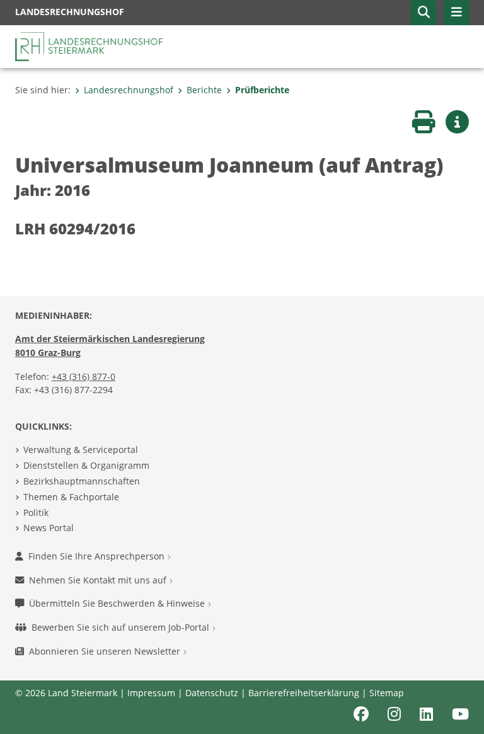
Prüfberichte (262, 90)
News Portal (48, 528)
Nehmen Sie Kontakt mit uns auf (99, 580)
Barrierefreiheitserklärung (303, 693)
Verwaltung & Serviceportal (80, 450)
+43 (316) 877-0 (83, 376)
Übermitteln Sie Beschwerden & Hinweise (118, 603)
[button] (423, 12)
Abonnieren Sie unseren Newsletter (106, 651)
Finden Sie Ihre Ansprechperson (97, 556)
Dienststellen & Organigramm (86, 465)
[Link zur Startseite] (90, 45)
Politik (36, 513)
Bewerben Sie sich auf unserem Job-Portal (122, 627)
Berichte (204, 90)
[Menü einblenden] (456, 12)
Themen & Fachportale (71, 497)
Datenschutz (211, 693)
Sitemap (386, 693)
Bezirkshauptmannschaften (81, 481)
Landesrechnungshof (128, 90)
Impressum (151, 693)
